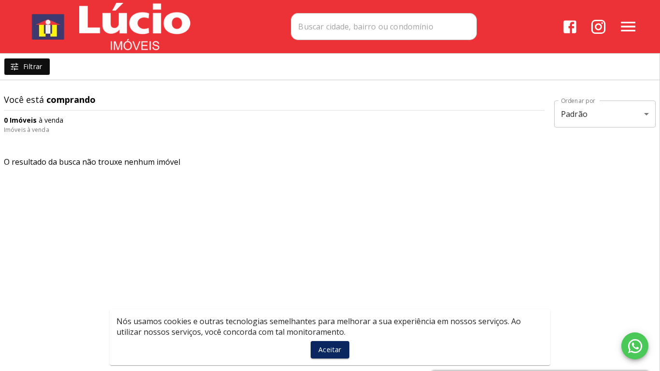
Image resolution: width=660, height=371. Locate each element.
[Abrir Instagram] (598, 26)
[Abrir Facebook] (569, 26)
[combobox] (384, 26)
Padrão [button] (574, 114)
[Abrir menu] (628, 26)
